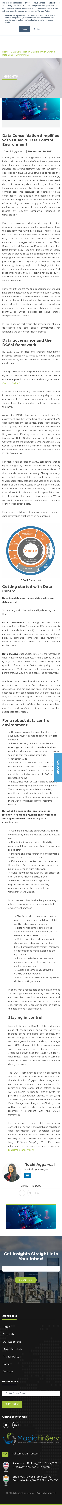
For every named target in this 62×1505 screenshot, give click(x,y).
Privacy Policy (11, 1356)
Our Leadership (12, 1341)
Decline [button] (37, 29)
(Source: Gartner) (11, 383)
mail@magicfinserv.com (21, 1150)
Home (5, 52)
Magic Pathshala (12, 1349)
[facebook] (23, 1192)
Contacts (8, 1371)
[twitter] (31, 1192)
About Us (8, 1334)
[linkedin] (39, 1192)
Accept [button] (24, 29)
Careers (7, 1364)
